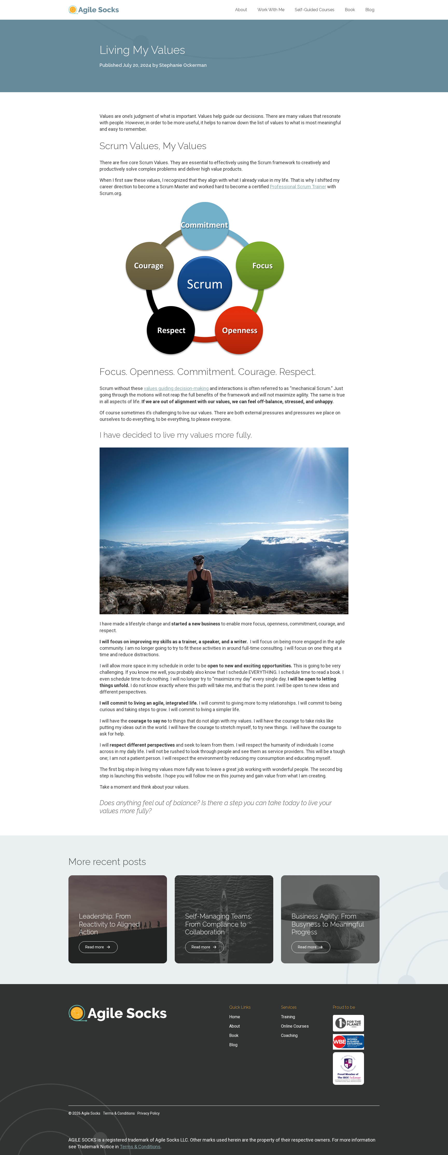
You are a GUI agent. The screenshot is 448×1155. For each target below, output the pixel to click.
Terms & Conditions (119, 1113)
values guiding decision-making (176, 388)
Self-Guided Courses (314, 9)
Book (350, 9)
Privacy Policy (148, 1113)
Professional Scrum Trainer (298, 186)
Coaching (289, 1036)
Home (234, 1017)
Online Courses (295, 1026)
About (241, 9)
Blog (369, 9)
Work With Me (270, 9)
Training (288, 1017)
